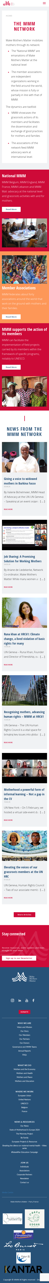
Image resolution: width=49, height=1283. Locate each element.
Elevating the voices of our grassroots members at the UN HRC (23, 871)
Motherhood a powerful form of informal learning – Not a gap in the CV (24, 794)
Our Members (24, 1035)
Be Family (24, 1138)
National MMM (14, 175)
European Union (24, 1096)
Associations (24, 1171)
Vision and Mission (24, 1027)
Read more (8, 509)
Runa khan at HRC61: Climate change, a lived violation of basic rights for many (24, 638)
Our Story (24, 1031)
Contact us (24, 1183)
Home (9, 15)
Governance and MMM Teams (24, 1047)
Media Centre (7, 1192)
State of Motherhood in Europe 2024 (25, 1130)
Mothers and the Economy (24, 1069)
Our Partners (24, 1039)
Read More (11, 209)
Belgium (24, 1108)
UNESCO (24, 1104)
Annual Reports (24, 1051)
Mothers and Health (24, 1073)
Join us (24, 1163)
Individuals (24, 1167)
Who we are (24, 1023)
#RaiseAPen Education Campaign (24, 1152)
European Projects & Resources (24, 1142)
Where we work (25, 1092)
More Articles (24, 914)
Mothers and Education (24, 1081)
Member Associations (19, 288)
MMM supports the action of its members (24, 331)
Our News (24, 1126)
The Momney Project (24, 1134)
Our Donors (24, 1043)
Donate (24, 1012)
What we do (24, 1065)
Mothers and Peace (24, 1077)
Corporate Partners (24, 1175)
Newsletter (24, 1179)
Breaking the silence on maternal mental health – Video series (24, 1147)
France (24, 1111)
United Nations (24, 1100)
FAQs (24, 1055)
